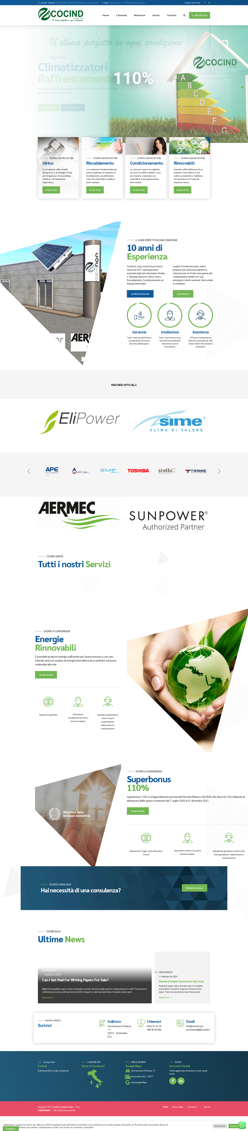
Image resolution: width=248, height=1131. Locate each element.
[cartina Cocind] (102, 1079)
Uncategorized (49, 970)
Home (106, 15)
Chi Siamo (192, 1107)
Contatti (171, 15)
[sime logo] (168, 422)
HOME (165, 1107)
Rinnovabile (178, 1107)
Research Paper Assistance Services (181, 981)
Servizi (156, 15)
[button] (29, 471)
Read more (47, 997)
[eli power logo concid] (79, 422)
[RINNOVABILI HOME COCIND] (187, 680)
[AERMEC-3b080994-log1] (79, 515)
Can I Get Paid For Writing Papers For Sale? (75, 979)
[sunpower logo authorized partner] (168, 520)
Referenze (139, 15)
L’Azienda (121, 15)
